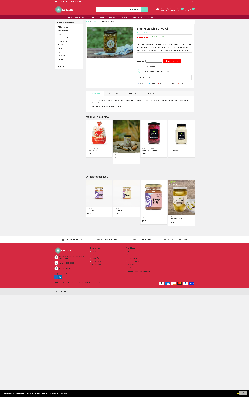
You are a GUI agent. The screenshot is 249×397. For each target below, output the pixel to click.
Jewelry (60, 34)
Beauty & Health (63, 41)
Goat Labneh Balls (175, 218)
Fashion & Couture (64, 38)
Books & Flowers (63, 63)
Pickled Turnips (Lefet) (150, 150)
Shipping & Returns (145, 77)
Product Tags (114, 93)
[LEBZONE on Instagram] (60, 277)
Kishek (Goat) (174, 150)
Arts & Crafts (62, 45)
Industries (61, 66)
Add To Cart (173, 61)
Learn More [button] (63, 393)
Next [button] (192, 141)
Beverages (61, 56)
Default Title (149, 56)
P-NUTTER (118, 210)
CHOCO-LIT (146, 217)
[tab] (164, 77)
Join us (172, 10)
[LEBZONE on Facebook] (56, 277)
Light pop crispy (92, 150)
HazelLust (90, 210)
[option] (99, 139)
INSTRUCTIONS (134, 93)
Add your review (142, 32)
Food (59, 52)
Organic (60, 48)
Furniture (61, 59)
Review (151, 93)
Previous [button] (87, 141)
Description (95, 93)
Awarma (117, 157)
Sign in (172, 9)
